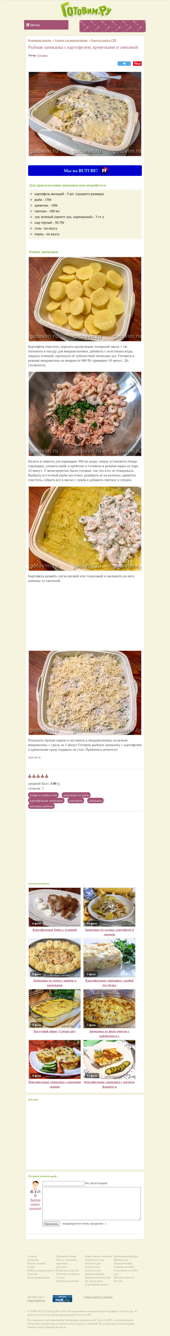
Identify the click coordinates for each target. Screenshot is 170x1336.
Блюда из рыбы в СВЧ (43, 795)
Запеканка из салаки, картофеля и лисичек (109, 932)
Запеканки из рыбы (76, 795)
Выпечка (33, 1259)
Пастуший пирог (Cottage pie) (55, 1031)
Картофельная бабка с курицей (55, 929)
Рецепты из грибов (67, 1274)
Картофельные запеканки (46, 800)
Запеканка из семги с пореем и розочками (54, 982)
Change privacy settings (97, 1296)
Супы (31, 1266)
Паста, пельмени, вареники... (66, 1261)
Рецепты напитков (67, 1281)
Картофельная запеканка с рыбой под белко (109, 982)
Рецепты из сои (94, 1259)
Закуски (32, 1274)
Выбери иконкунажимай (35, 1201)
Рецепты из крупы (67, 1270)
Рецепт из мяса (36, 1263)
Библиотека (121, 1259)
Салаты (32, 1256)
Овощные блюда (66, 1256)
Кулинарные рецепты (39, 40)
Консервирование (38, 1277)
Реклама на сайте (124, 1266)
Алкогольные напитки (98, 1256)
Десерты (61, 1266)
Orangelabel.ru (36, 1300)
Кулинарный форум (126, 1256)
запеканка (95, 800)
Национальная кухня (98, 1277)
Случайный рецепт (97, 1284)
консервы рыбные (41, 806)
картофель (76, 800)
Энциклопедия (123, 1263)
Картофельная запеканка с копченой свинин (55, 1084)
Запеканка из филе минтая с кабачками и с (109, 1033)
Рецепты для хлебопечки (92, 1265)
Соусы (60, 1277)
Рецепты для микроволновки (71, 40)
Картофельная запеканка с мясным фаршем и (109, 1084)
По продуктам (94, 1281)
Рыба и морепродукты (41, 1270)
